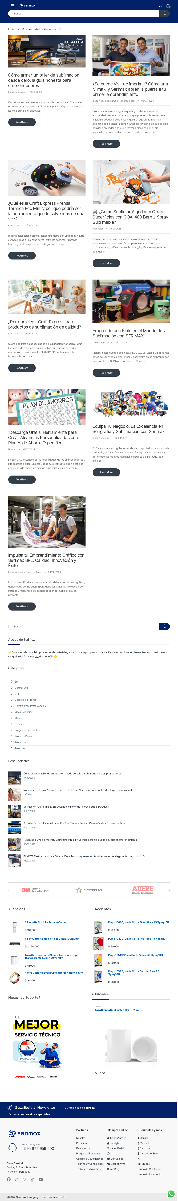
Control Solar (22, 687)
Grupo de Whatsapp (149, 1169)
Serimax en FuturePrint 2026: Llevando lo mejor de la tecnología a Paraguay (66, 806)
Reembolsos (83, 1148)
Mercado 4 (145, 1143)
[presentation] (169, 890)
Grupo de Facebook (149, 1174)
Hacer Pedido (117, 1148)
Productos (13, 225)
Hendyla (114, 1143)
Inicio (11, 29)
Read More (22, 122)
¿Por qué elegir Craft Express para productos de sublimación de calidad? (44, 324)
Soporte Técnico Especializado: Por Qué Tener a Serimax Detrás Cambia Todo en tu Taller (74, 823)
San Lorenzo (146, 1148)
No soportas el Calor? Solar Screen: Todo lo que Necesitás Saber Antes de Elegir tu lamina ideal (77, 790)
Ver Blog (114, 1169)
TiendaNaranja (117, 1137)
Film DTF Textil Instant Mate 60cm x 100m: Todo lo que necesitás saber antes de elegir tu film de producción (84, 856)
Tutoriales (20, 748)
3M (16, 681)
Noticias (12, 449)
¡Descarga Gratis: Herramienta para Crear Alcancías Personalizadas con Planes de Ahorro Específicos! (43, 437)
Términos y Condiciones (90, 1163)
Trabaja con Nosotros (88, 1169)
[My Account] (161, 5)
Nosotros (81, 1137)
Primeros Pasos (127, 100)
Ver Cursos (116, 1158)
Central (143, 1137)
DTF (17, 693)
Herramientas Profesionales (30, 705)
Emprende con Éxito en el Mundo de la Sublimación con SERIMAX (129, 333)
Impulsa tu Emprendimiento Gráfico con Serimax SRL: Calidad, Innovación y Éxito (46, 560)
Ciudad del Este (148, 1153)
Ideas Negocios (16, 92)
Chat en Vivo (117, 1163)
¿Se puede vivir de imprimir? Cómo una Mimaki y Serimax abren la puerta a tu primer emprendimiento (130, 89)
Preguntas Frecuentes (27, 730)
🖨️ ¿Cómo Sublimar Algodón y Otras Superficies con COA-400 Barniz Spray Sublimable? (130, 217)
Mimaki (114, 100)
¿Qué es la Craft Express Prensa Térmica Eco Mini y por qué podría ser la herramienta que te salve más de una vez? (46, 211)
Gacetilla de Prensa (26, 699)
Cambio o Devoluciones (89, 1158)
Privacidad (82, 1143)
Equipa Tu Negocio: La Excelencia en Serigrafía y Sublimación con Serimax (128, 429)
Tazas (97, 1006)
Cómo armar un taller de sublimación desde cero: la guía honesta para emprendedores (43, 80)
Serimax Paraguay (27, 1197)
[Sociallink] (9, 1179)
